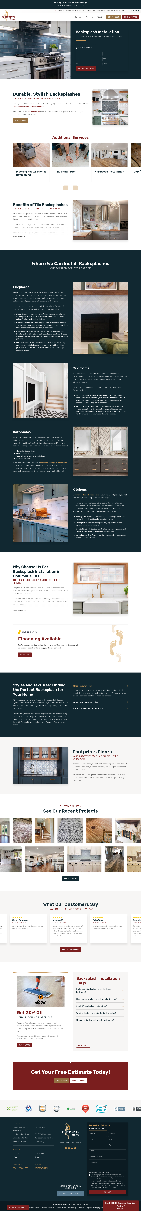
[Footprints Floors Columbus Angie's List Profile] (51, 1109)
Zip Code (91, 1150)
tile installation (34, 112)
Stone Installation (19, 1141)
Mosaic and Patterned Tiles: (85, 702)
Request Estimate (86, 68)
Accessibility (72, 1208)
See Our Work (70, 878)
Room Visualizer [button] (16, 1207)
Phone (78, 58)
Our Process (17, 1153)
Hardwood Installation (109, 171)
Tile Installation (65, 171)
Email (104, 58)
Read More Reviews (70, 949)
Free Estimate (130, 17)
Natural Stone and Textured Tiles (88, 708)
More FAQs (83, 1045)
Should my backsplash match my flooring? (95, 1020)
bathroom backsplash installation (53, 463)
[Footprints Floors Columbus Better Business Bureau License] (100, 1109)
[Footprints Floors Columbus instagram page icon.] (133, 10)
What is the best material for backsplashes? (96, 1013)
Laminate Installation (20, 1138)
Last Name (106, 53)
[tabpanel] (31, 162)
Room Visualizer (113, 11)
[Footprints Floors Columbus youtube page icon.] (136, 10)
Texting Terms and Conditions (99, 1172)
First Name (79, 53)
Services (78, 17)
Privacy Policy (101, 1187)
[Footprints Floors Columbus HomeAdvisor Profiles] (37, 1109)
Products (89, 17)
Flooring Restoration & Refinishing (31, 173)
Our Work (101, 11)
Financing (91, 11)
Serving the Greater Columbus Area (71, 11)
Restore (125, 11)
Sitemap (81, 1208)
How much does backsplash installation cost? (96, 999)
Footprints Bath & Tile (69, 1193)
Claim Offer (24, 1045)
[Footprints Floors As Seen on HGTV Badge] (82, 1109)
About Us (17, 1149)
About (99, 17)
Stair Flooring (39, 1141)
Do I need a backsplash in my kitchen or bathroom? (94, 990)
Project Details (93, 1162)
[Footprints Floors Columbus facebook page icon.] (131, 10)
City (110, 1145)
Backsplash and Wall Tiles (44, 1138)
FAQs (15, 1157)
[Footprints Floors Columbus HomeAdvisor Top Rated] (22, 1109)
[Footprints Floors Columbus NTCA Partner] (9, 1109)
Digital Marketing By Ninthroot (96, 1208)
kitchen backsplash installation (86, 495)
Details (120, 1209)
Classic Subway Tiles (82, 686)
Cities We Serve (41, 1168)
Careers (37, 1157)
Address (91, 1145)
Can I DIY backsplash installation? (91, 1006)
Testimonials (39, 1153)
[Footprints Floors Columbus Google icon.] (138, 10)
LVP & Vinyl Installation (43, 1134)
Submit (107, 1192)
